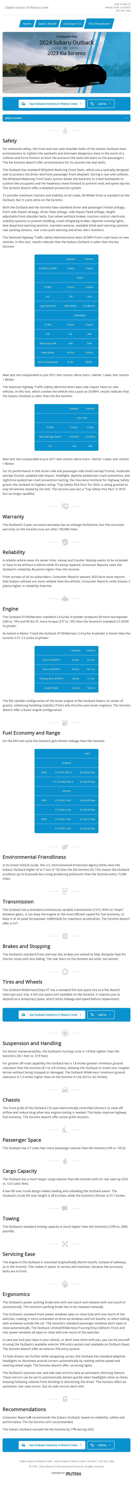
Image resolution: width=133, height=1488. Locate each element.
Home (27, 24)
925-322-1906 (123, 10)
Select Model (47, 24)
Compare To (72, 24)
